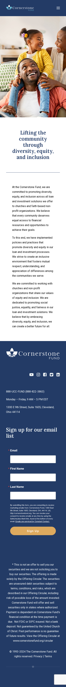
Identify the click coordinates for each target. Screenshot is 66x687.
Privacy (38, 656)
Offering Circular (31, 579)
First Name (17, 468)
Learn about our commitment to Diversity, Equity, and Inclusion (28, 84)
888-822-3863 (34, 391)
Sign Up (33, 531)
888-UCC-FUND (15, 391)
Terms (48, 656)
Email (13, 450)
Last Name (17, 486)
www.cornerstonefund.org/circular (33, 640)
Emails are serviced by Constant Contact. (32, 521)
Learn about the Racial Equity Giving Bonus (29, 69)
